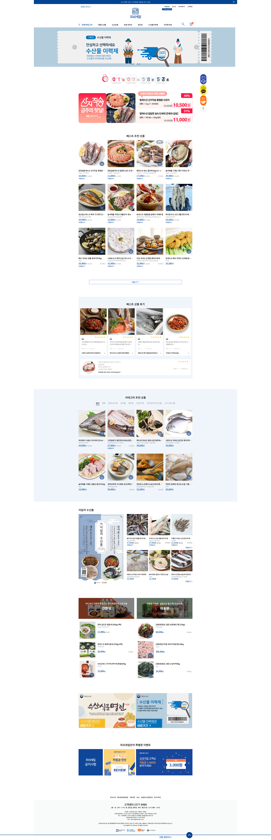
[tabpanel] (135, 47)
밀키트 (140, 24)
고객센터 (189, 7)
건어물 (123, 403)
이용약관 (132, 797)
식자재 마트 (168, 24)
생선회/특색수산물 (154, 403)
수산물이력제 (153, 24)
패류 (104, 403)
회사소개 (113, 797)
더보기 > (188, 547)
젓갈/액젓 (140, 403)
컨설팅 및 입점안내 (147, 797)
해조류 (131, 403)
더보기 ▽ (135, 282)
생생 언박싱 (128, 24)
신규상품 (115, 24)
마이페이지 (181, 7)
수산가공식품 (169, 403)
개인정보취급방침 (122, 797)
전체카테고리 (87, 24)
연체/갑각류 (113, 403)
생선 (97, 403)
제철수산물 (102, 24)
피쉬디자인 (157, 797)
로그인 (174, 7)
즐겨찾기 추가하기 (85, 7)
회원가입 (167, 7)
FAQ (138, 797)
